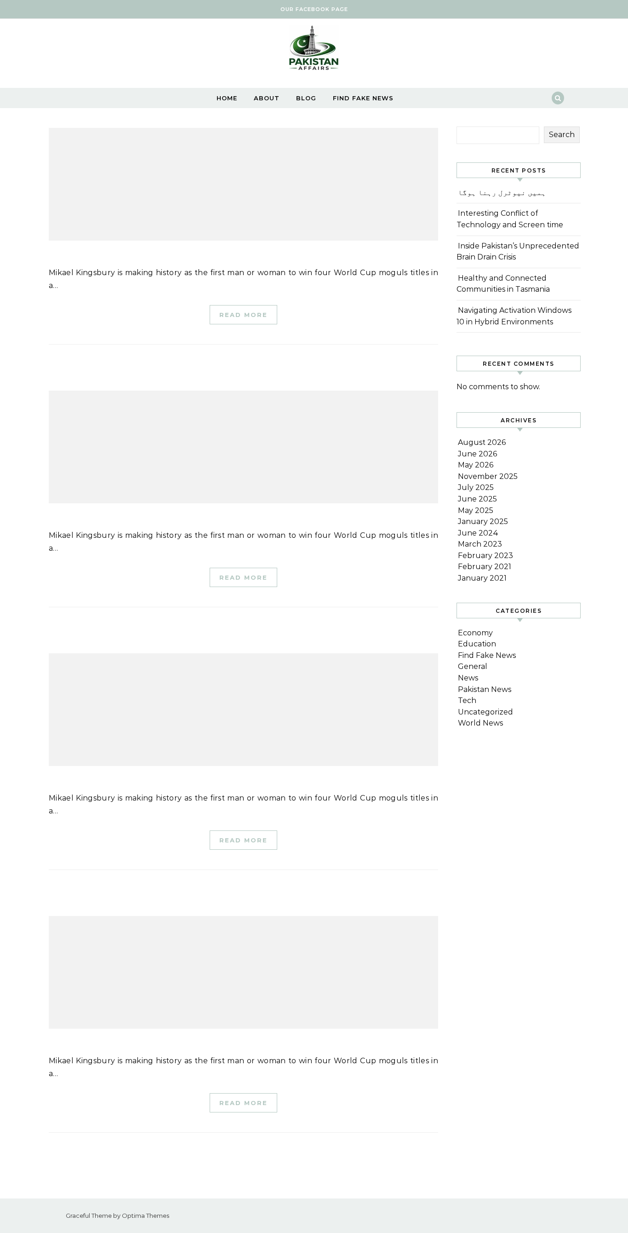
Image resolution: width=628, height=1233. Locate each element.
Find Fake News (363, 98)
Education (477, 644)
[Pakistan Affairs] (314, 50)
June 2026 (477, 453)
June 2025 (477, 499)
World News (480, 723)
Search (562, 134)
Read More (243, 314)
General (472, 666)
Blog (306, 98)
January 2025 (483, 521)
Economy (475, 632)
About (267, 98)
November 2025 (488, 476)
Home (227, 98)
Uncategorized (485, 712)
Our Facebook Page (314, 9)
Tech (467, 700)
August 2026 (482, 442)
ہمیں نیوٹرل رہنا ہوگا (502, 192)
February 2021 (484, 566)
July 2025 (476, 487)
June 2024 (478, 533)
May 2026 (475, 465)
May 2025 (475, 510)
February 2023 (485, 555)
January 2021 (482, 578)
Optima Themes (145, 1215)
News (468, 678)
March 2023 (480, 544)
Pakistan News (484, 689)
